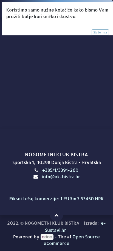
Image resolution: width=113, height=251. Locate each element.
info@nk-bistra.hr (61, 176)
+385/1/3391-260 (61, 170)
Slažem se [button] (100, 32)
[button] (56, 215)
